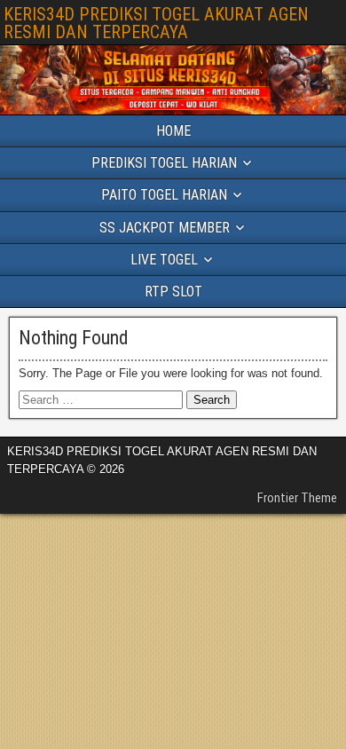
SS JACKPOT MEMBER (164, 227)
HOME (173, 130)
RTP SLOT (173, 291)
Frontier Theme (297, 498)
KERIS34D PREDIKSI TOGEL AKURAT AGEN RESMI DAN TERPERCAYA (156, 23)
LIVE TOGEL (164, 259)
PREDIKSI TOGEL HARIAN (164, 162)
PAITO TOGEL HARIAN (164, 194)
